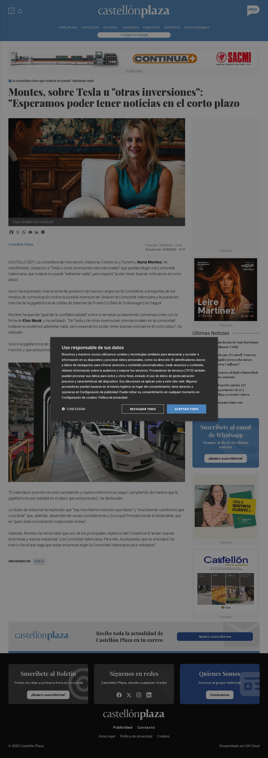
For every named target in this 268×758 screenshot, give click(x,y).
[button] (73, 409)
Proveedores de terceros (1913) (171, 370)
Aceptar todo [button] (186, 409)
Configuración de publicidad (99, 392)
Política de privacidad (112, 397)
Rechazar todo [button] (143, 409)
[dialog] (134, 379)
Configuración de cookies (79, 397)
